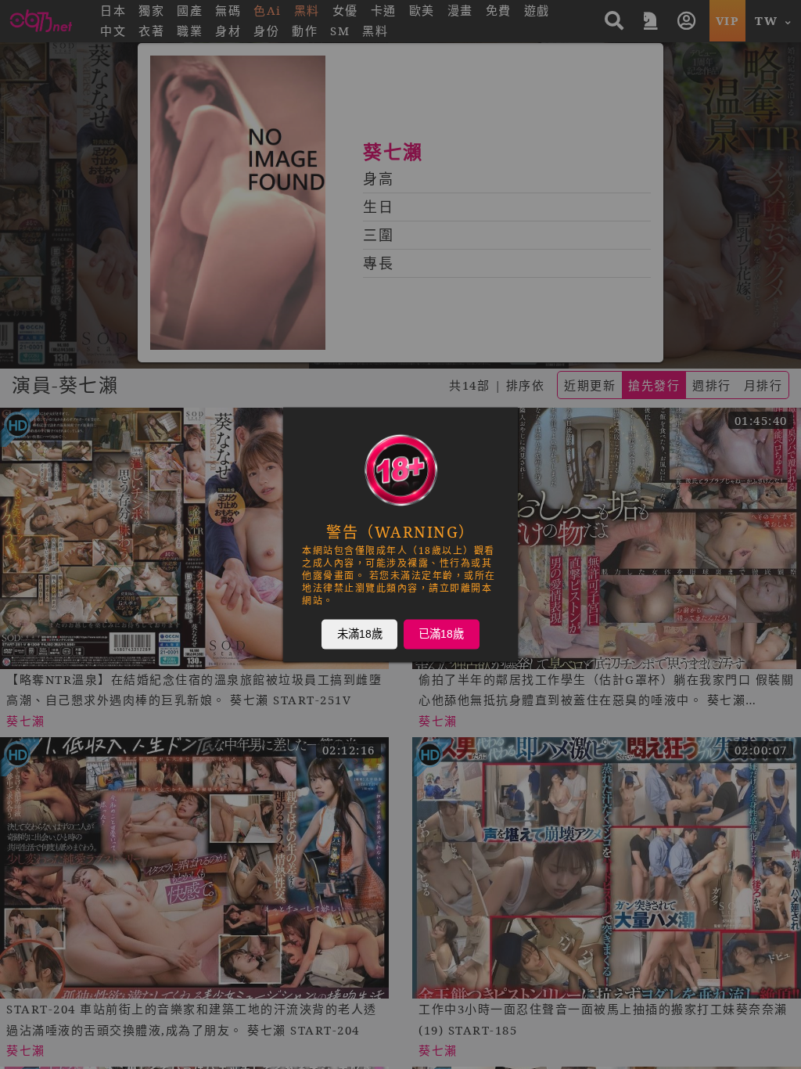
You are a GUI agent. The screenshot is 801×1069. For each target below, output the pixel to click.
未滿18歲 (360, 634)
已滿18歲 (441, 634)
